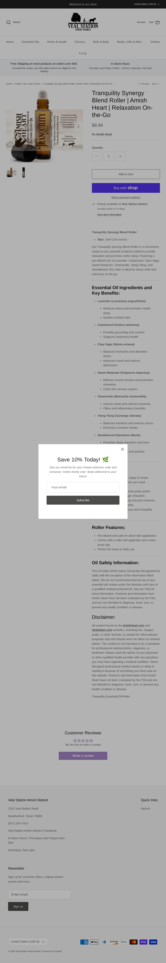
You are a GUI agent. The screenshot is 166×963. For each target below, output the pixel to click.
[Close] (122, 449)
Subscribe (83, 500)
